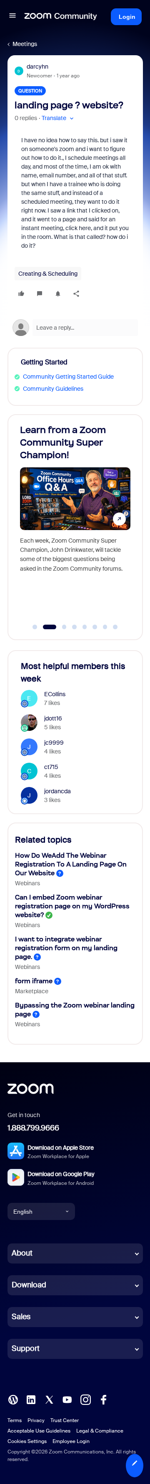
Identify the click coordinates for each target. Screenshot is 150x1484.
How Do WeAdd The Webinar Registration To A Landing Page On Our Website (71, 864)
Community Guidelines (53, 388)
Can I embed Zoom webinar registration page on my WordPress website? (72, 906)
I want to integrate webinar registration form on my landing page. (66, 948)
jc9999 (54, 742)
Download (29, 1285)
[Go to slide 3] (60, 627)
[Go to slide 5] (84, 627)
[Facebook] (103, 1399)
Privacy (36, 1420)
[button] (13, 16)
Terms (15, 1420)
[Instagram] (85, 1399)
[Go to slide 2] (45, 627)
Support (26, 1348)
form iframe (33, 981)
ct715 (51, 767)
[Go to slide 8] (115, 627)
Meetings (24, 44)
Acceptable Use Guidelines (39, 1431)
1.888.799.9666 (33, 1128)
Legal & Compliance (99, 1431)
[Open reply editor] (75, 327)
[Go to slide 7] (105, 627)
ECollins (54, 694)
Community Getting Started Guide (68, 376)
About (22, 1253)
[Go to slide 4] (74, 627)
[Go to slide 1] (35, 627)
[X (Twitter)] (49, 1399)
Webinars (27, 883)
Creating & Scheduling (48, 273)
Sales (21, 1317)
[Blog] (13, 1399)
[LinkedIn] (30, 1399)
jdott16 (53, 718)
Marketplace (31, 991)
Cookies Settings (27, 1441)
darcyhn (37, 66)
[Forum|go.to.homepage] (61, 17)
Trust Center (64, 1420)
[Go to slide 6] (95, 627)
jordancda (57, 791)
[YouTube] (67, 1399)
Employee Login (71, 1441)
